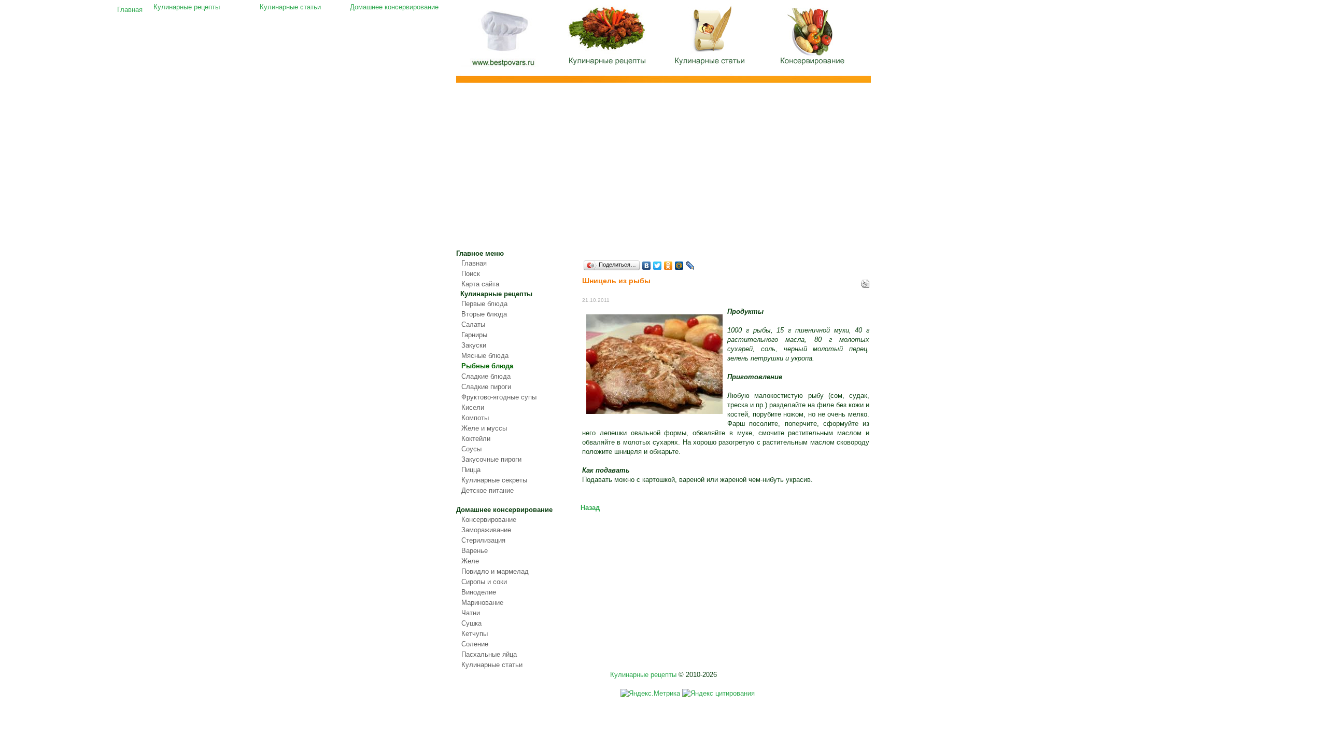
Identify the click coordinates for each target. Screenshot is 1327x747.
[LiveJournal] (690, 265)
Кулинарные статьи (710, 39)
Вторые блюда (484, 314)
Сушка (471, 623)
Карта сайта (480, 284)
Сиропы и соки (484, 582)
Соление (474, 644)
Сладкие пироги (486, 387)
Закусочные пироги (491, 459)
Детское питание (487, 490)
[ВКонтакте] (646, 265)
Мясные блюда (485, 355)
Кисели (472, 407)
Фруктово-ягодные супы (499, 397)
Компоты (475, 418)
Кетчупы (474, 634)
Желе (470, 561)
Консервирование (488, 519)
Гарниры (474, 335)
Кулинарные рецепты (606, 39)
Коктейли (475, 438)
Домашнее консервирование (813, 39)
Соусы (471, 449)
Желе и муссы (484, 428)
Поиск (470, 274)
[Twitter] (657, 265)
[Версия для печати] (865, 281)
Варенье (474, 551)
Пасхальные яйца (489, 654)
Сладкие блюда (486, 376)
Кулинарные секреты (494, 480)
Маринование (482, 602)
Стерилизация (483, 540)
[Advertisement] (663, 171)
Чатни (470, 613)
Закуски (473, 345)
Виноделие (478, 592)
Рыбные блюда (487, 366)
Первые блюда (484, 304)
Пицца (471, 470)
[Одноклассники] (668, 265)
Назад (590, 507)
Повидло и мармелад (495, 571)
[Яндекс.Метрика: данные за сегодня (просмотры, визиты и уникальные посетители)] (650, 693)
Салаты (473, 324)
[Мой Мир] (679, 265)
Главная (502, 40)
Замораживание (486, 530)
